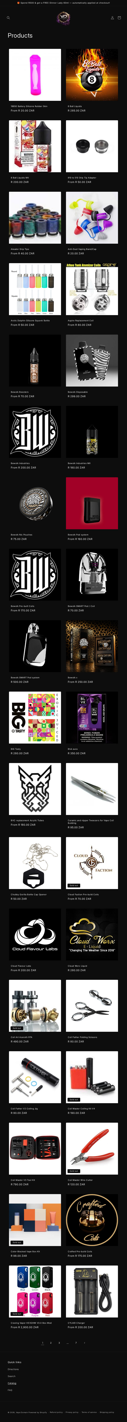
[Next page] (84, 1342)
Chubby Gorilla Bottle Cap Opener (29, 894)
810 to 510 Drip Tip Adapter (82, 177)
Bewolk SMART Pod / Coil (81, 606)
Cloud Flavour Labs (21, 966)
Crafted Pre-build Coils (80, 1251)
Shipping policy (107, 1412)
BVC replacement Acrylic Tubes (27, 820)
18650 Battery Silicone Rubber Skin (29, 106)
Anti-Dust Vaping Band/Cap (82, 249)
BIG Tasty (16, 749)
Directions (13, 1369)
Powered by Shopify (37, 1412)
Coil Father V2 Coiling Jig (24, 1108)
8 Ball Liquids (75, 106)
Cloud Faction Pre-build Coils (83, 894)
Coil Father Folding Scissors (82, 1037)
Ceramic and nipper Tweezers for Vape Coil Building (91, 821)
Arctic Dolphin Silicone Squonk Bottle (30, 320)
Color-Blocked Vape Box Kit (25, 1251)
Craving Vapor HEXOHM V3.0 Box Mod (31, 1323)
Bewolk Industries (20, 463)
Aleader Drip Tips (20, 249)
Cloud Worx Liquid (77, 966)
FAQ (10, 1390)
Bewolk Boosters (20, 392)
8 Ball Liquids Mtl (20, 177)
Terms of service (89, 1412)
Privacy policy (72, 1412)
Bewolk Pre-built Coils (22, 606)
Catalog (12, 1383)
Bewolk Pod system (78, 534)
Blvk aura (72, 749)
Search (11, 1376)
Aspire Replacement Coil (81, 320)
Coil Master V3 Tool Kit (23, 1180)
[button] (8, 17)
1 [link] (42, 1342)
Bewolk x (72, 677)
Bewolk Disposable (78, 392)
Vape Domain (22, 1412)
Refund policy (56, 1412)
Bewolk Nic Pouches (21, 534)
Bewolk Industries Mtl (79, 463)
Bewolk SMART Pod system (25, 677)
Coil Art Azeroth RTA (21, 1037)
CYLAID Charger (76, 1323)
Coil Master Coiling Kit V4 (81, 1108)
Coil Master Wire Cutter (80, 1180)
